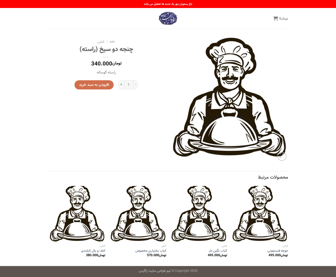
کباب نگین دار (218, 251)
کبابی (101, 41)
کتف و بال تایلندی (93, 251)
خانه (112, 41)
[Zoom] (281, 156)
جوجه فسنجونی (277, 251)
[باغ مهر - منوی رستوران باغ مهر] (168, 18)
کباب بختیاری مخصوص (150, 251)
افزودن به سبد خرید (94, 85)
